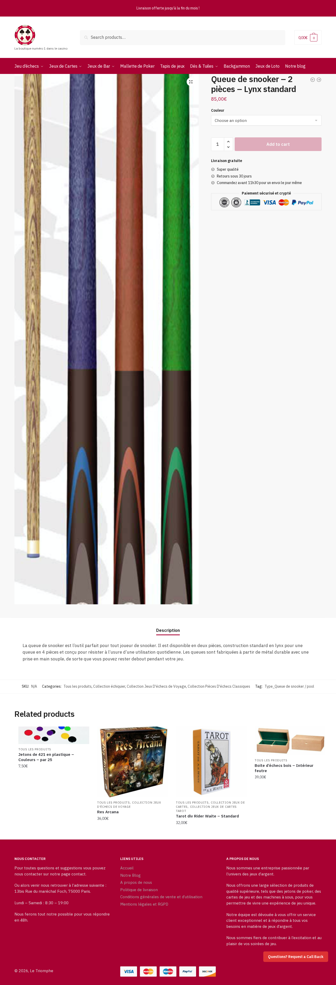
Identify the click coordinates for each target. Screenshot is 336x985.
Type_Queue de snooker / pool (289, 686)
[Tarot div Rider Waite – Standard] (211, 761)
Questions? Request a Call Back (295, 956)
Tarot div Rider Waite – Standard (207, 816)
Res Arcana (108, 811)
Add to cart (278, 144)
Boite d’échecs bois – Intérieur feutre (284, 768)
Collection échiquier (109, 686)
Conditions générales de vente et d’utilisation (161, 896)
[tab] (168, 626)
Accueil (127, 867)
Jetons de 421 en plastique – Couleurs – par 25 (46, 757)
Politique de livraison (139, 889)
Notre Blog (130, 875)
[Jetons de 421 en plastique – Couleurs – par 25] (53, 735)
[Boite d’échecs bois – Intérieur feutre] (290, 740)
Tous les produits (78, 686)
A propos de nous (136, 882)
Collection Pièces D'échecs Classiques (219, 686)
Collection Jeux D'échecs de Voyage (156, 686)
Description (168, 630)
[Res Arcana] (132, 761)
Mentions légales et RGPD (144, 904)
